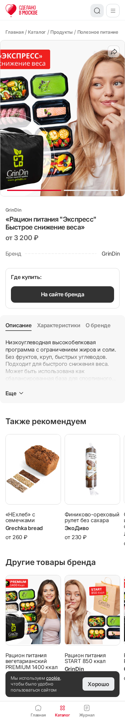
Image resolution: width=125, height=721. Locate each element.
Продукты (61, 32)
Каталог (37, 32)
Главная (14, 32)
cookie (53, 678)
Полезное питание (98, 32)
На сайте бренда (62, 294)
